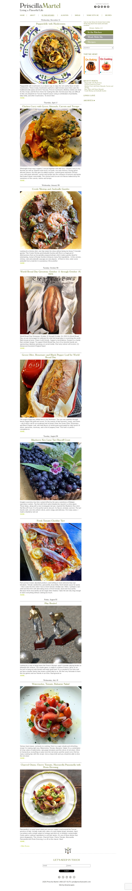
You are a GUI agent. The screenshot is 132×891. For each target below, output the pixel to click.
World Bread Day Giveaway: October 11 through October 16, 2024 (50, 273)
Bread (77, 15)
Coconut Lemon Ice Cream (92, 84)
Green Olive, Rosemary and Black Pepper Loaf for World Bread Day (51, 356)
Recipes (108, 15)
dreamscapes (69, 885)
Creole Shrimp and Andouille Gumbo (50, 189)
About (32, 15)
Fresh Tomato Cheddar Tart (51, 520)
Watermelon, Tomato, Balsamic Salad (50, 684)
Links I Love (89, 95)
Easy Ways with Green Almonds (94, 89)
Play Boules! (51, 603)
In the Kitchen (48, 15)
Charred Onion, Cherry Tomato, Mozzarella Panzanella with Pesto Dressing (51, 766)
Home (22, 15)
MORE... (22, 98)
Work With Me (93, 15)
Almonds (64, 15)
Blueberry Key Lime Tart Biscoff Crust (50, 440)
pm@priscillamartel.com (81, 882)
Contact (99, 4)
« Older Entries (24, 846)
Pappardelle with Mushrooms (50, 23)
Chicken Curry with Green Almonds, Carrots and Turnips (50, 106)
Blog (106, 4)
